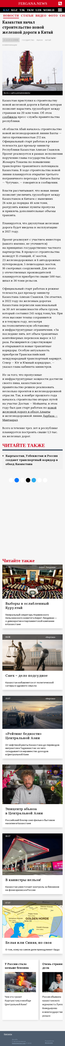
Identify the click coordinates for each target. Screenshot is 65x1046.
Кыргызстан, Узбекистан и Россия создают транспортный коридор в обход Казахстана (32, 460)
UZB (38, 10)
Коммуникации (9, 45)
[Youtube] (45, 480)
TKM (30, 10)
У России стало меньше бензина (17, 966)
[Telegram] (34, 480)
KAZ (6, 10)
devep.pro (49, 1043)
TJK (22, 10)
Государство (28, 40)
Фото (53, 15)
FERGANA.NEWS (32, 3)
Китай (48, 40)
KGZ (14, 10)
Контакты (8, 1034)
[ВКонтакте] (17, 480)
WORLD (48, 10)
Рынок (40, 40)
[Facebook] (39, 480)
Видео (40, 15)
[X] (11, 480)
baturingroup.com (19, 1043)
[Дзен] (28, 480)
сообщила (9, 117)
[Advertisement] (32, 523)
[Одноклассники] (22, 480)
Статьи (27, 15)
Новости (11, 15)
